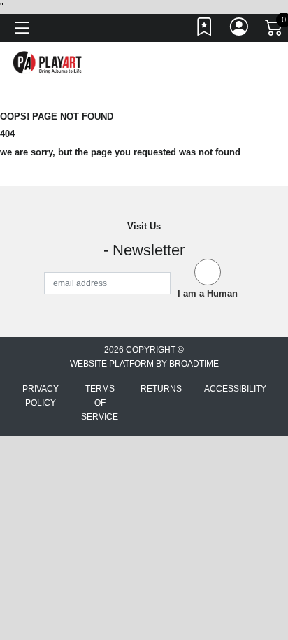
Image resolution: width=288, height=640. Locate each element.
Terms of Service (99, 403)
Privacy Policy (40, 396)
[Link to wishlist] (205, 30)
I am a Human (208, 293)
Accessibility (235, 389)
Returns (161, 389)
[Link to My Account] (240, 30)
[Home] (47, 62)
